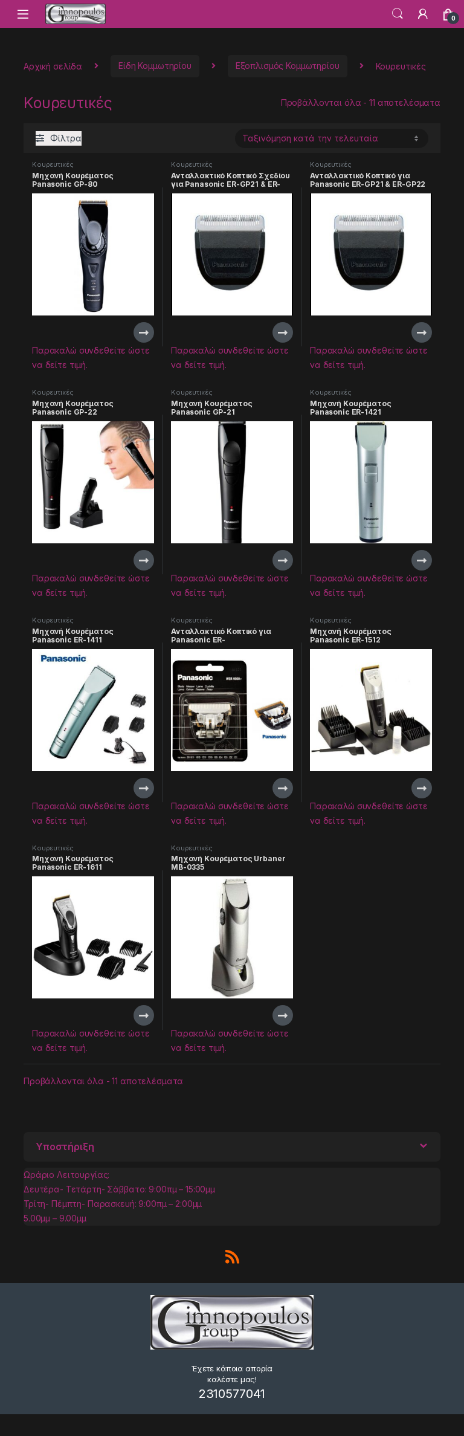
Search (397, 14)
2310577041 (232, 1393)
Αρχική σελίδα (53, 65)
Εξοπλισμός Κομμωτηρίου (288, 65)
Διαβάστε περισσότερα (127, 332)
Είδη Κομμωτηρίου (155, 65)
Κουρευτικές (52, 164)
